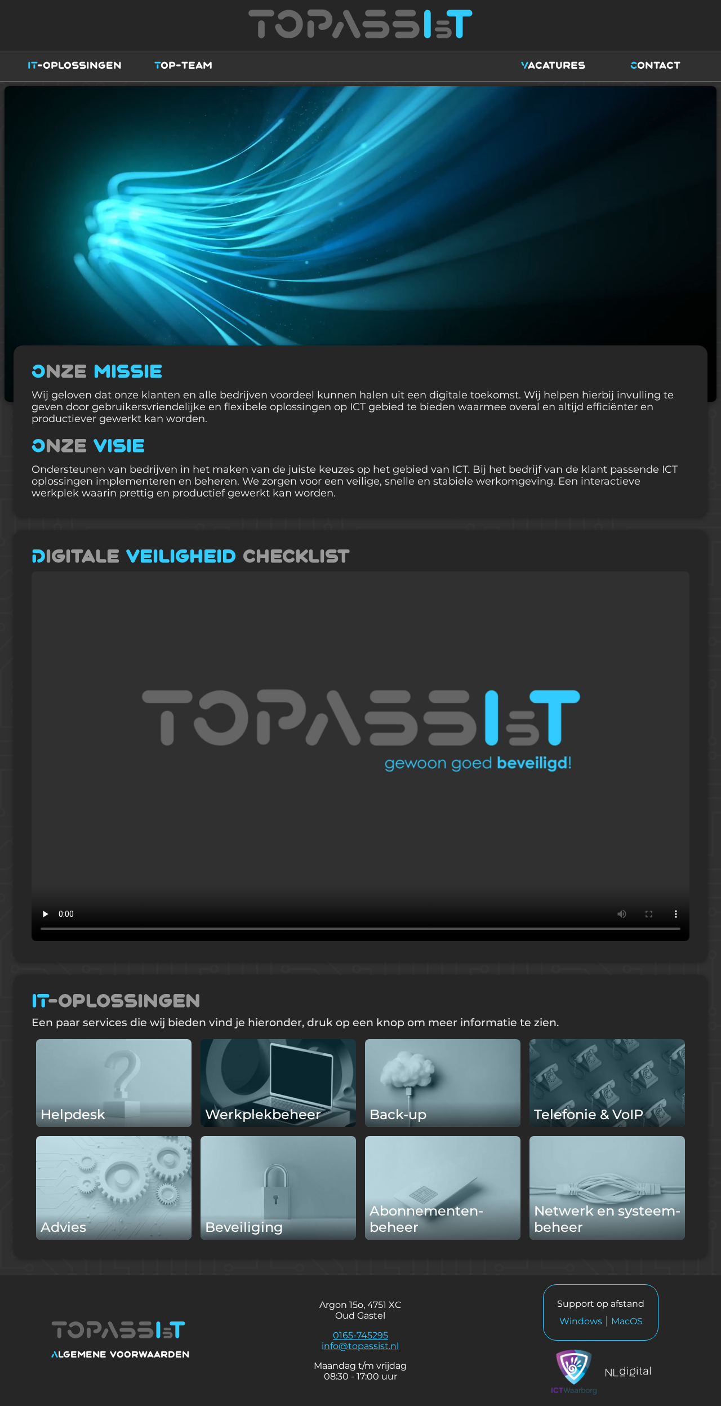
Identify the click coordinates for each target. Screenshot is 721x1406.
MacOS (627, 1321)
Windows (580, 1321)
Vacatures (553, 66)
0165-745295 (360, 1335)
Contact (655, 66)
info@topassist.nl (360, 1346)
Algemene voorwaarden (120, 1355)
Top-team (183, 66)
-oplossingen (75, 66)
